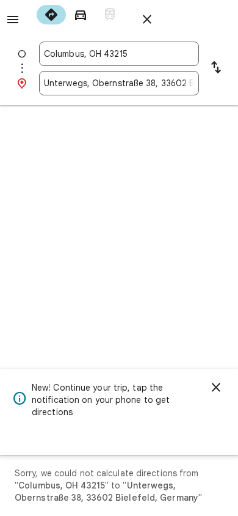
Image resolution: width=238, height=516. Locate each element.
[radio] (51, 14)
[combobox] (119, 54)
